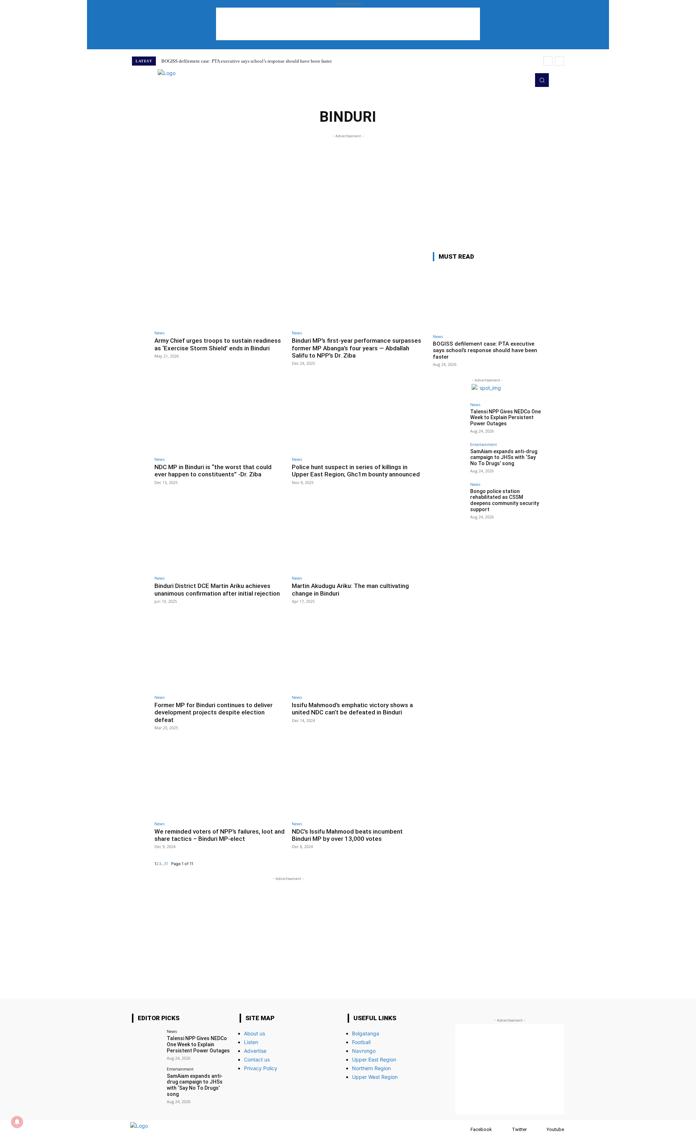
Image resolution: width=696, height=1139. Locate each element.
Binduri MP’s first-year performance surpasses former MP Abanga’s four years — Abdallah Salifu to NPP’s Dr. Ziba (356, 348)
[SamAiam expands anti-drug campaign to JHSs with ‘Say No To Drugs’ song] (449, 458)
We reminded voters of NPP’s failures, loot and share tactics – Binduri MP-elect (219, 835)
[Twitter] (513, 80)
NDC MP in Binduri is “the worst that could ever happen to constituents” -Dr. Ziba (213, 470)
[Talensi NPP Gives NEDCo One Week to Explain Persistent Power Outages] (449, 418)
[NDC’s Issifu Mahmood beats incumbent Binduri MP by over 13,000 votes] (357, 780)
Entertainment (483, 444)
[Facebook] (463, 1129)
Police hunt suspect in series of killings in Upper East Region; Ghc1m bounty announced (356, 470)
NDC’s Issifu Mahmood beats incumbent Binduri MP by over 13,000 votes (347, 835)
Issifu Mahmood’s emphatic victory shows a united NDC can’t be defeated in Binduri (352, 708)
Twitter (519, 1129)
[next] (559, 61)
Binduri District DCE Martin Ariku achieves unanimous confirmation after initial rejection (217, 589)
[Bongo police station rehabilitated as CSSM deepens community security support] (449, 498)
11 (166, 863)
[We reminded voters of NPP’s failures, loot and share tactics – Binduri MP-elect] (219, 780)
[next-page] (169, 863)
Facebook (481, 1129)
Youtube (555, 1129)
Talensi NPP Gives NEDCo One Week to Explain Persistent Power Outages (505, 418)
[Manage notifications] (17, 1122)
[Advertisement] (348, 24)
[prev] (547, 61)
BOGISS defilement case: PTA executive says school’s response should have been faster (246, 61)
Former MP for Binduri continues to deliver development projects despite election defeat (213, 712)
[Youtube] (523, 80)
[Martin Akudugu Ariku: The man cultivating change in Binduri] (357, 534)
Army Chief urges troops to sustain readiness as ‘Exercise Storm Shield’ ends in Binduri (217, 344)
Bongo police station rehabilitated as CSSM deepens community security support (504, 500)
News (159, 333)
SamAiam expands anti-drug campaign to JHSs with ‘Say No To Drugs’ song (503, 457)
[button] (542, 80)
